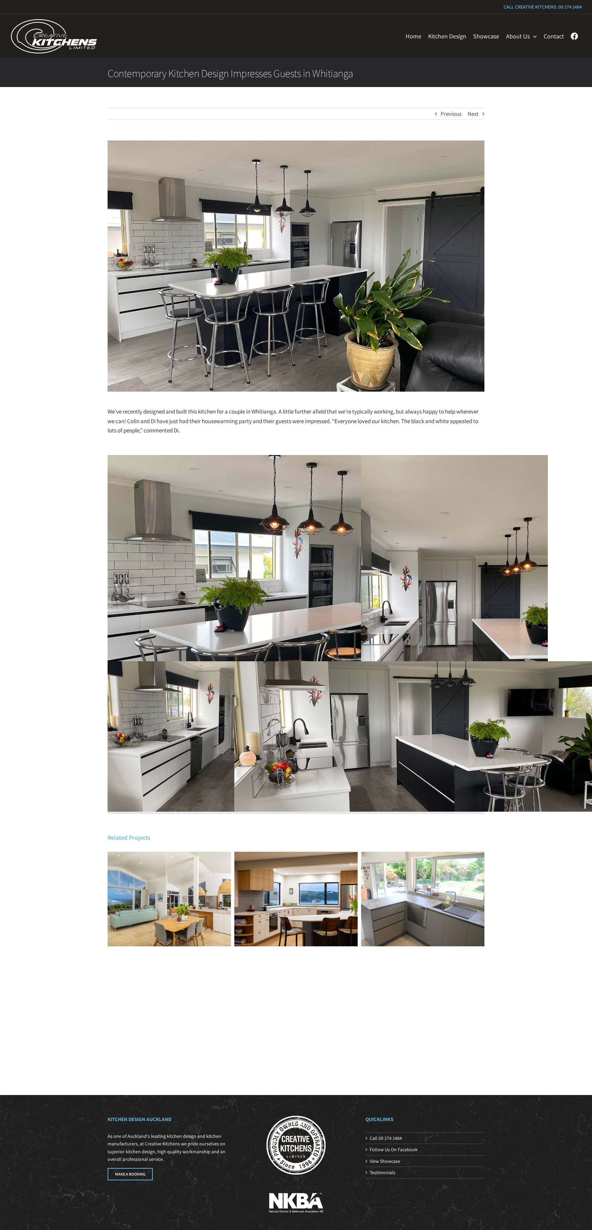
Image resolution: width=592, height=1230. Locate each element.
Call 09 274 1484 (386, 1138)
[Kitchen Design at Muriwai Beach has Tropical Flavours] (169, 899)
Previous (451, 114)
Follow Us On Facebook (394, 1149)
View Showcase (385, 1161)
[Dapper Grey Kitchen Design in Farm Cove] (422, 899)
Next (473, 114)
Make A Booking (130, 1174)
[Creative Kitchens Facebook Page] (574, 36)
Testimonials (382, 1172)
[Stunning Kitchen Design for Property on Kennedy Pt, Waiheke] (296, 899)
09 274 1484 (570, 7)
